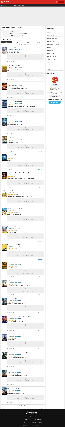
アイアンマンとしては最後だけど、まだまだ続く (17, 375)
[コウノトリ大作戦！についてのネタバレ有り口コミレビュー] (4, 50)
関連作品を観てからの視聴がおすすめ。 (16, 393)
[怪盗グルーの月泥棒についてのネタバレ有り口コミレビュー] (4, 229)
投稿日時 (17, 42)
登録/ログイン (61, 1)
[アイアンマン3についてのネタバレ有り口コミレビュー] (4, 373)
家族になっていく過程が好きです (14, 214)
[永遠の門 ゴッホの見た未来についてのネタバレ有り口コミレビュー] (4, 68)
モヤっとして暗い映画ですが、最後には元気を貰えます (19, 285)
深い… (8, 70)
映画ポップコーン (4, 5)
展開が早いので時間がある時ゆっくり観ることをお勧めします (20, 178)
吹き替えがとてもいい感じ (13, 52)
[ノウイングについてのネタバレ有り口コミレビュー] (4, 86)
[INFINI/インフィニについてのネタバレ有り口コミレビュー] (4, 122)
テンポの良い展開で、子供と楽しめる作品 (16, 250)
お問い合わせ (55, 96)
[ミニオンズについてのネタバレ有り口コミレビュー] (4, 193)
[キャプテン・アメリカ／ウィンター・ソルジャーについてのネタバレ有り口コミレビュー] (4, 355)
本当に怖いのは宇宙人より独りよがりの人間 (16, 303)
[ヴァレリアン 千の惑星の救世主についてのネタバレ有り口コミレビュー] (4, 104)
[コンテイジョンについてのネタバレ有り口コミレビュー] (4, 265)
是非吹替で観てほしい (12, 232)
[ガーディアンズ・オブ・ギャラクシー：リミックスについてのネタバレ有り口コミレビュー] (4, 319)
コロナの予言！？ (11, 267)
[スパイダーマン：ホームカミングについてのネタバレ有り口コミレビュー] (4, 391)
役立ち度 (7, 42)
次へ (41, 408)
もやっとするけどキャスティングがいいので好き (17, 88)
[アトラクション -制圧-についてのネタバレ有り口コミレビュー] (4, 301)
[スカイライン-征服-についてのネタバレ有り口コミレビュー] (4, 157)
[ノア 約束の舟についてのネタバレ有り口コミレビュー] (4, 139)
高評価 (28, 42)
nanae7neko (17, 49)
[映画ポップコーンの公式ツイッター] (55, 102)
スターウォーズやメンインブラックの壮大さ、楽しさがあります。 (21, 106)
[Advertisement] (32, 16)
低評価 (38, 42)
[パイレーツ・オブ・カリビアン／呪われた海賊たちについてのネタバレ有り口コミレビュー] (4, 175)
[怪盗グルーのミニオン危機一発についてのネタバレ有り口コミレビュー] (4, 211)
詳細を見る (55, 84)
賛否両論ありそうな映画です (13, 142)
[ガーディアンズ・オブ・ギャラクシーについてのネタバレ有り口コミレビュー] (4, 337)
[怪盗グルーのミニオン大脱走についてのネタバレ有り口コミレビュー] (4, 247)
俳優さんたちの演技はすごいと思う (15, 124)
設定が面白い (10, 160)
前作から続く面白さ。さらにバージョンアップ (17, 321)
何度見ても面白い (11, 339)
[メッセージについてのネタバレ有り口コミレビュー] (4, 283)
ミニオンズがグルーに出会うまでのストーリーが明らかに (19, 196)
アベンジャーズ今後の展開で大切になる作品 (16, 357)
